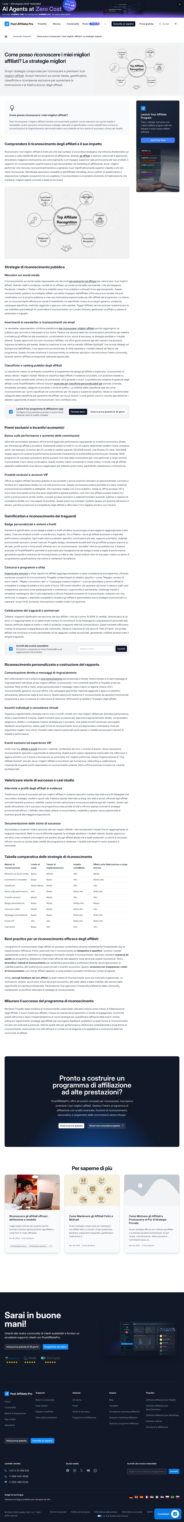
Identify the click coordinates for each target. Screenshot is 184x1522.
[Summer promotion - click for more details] (92, 9)
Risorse (56, 24)
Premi (75, 1405)
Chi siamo (77, 1400)
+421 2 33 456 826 (19, 1470)
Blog (111, 1400)
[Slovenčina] (177, 1497)
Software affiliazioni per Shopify (161, 1400)
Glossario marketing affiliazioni (123, 1417)
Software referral (154, 1421)
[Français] (146, 1497)
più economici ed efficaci (82, 281)
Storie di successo (81, 1411)
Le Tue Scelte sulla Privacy (115, 1516)
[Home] (6, 36)
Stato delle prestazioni (46, 1417)
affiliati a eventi (29, 748)
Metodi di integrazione (15, 1413)
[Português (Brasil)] (172, 1497)
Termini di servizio (58, 1512)
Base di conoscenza (45, 1400)
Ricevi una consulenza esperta (105, 1125)
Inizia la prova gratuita (71, 1125)
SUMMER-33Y (45, 14)
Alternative (10, 1425)
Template (113, 1405)
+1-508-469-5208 (18, 1482)
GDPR (150, 1512)
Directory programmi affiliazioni (123, 1423)
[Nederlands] (162, 1497)
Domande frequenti (22, 36)
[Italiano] (157, 1497)
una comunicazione (51, 678)
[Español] (141, 1497)
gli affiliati (85, 155)
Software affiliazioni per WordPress (162, 1415)
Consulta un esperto (123, 24)
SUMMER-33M (17, 14)
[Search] (106, 23)
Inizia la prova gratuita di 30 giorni (107, 411)
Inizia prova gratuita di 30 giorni (22, 1347)
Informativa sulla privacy (105, 1512)
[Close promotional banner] (179, 4)
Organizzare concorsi (16, 573)
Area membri (42, 1405)
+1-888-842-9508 (18, 1476)
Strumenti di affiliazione (157, 1427)
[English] (136, 1497)
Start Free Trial (158, 140)
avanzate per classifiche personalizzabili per (78, 383)
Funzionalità (10, 1407)
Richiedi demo (78, 411)
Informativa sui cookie (132, 1512)
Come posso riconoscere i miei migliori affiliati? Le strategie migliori (69, 36)
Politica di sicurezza (80, 1512)
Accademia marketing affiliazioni (124, 1411)
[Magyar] (152, 1497)
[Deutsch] (131, 1497)
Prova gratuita (146, 24)
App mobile (10, 1419)
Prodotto (42, 24)
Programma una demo (55, 1347)
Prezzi (7, 1401)
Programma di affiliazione (84, 1417)
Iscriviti (121, 649)
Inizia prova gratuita (16, 1440)
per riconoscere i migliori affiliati (76, 328)
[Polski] (167, 1497)
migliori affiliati (14, 76)
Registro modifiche (44, 1411)
